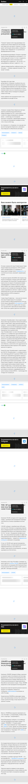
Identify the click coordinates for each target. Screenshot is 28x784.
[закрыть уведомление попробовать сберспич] (22, 31)
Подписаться (6, 193)
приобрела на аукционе (17, 758)
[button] (26, 2)
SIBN (5, 724)
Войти (20, 1)
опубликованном (11, 691)
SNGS (5, 726)
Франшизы (22, 4)
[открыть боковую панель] (23, 2)
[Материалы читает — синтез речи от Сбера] (22, 27)
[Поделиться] (24, 27)
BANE (22, 730)
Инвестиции (24, 217)
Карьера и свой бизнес (6, 217)
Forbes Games (7, 4)
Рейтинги (16, 4)
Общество (4, 469)
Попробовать (15, 36)
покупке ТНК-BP (14, 563)
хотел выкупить (19, 303)
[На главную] (3, 1)
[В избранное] (26, 27)
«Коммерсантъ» (20, 271)
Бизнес (23, 469)
